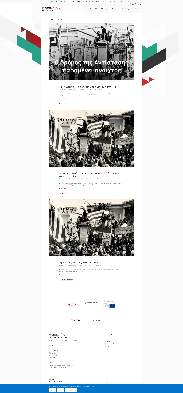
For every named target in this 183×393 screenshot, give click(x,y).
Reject (60, 390)
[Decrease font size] (111, 1)
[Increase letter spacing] (128, 1)
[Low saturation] (70, 1)
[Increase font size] (114, 1)
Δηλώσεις (99, 89)
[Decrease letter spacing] (125, 1)
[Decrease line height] (118, 1)
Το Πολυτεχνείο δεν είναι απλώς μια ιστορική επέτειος (87, 86)
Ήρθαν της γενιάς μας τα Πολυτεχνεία (79, 262)
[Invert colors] (59, 1)
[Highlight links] (83, 1)
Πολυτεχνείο (62, 99)
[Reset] (131, 1)
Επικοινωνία (116, 4)
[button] (141, 9)
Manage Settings (71, 390)
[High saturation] (73, 1)
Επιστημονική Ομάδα (106, 4)
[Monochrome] (61, 1)
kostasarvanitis (71, 89)
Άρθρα (99, 265)
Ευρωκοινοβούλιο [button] (118, 9)
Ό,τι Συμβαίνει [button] (106, 9)
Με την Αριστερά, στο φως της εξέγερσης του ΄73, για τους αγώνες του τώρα (89, 174)
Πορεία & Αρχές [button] (95, 9)
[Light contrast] (67, 1)
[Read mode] (92, 1)
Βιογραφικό (108, 341)
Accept (52, 390)
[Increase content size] (107, 1)
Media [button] (137, 9)
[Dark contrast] (64, 1)
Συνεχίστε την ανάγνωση (66, 104)
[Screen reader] (89, 1)
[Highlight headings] (86, 1)
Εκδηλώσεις (129, 9)
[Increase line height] (121, 1)
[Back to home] (50, 9)
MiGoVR (119, 382)
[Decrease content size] (104, 1)
